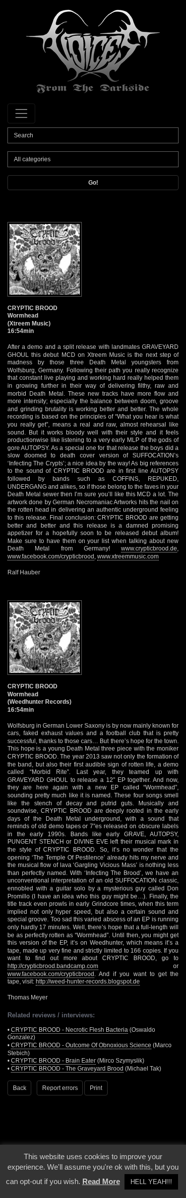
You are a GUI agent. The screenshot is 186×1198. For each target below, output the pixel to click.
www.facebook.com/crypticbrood (50, 556)
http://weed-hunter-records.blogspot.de (88, 981)
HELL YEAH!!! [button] (151, 1182)
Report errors (60, 1088)
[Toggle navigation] (21, 113)
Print (96, 1088)
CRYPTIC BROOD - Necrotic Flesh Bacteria (69, 1029)
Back (19, 1088)
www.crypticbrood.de (149, 548)
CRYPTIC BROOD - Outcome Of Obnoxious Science (81, 1045)
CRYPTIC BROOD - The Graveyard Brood (67, 1068)
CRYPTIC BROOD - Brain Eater (53, 1060)
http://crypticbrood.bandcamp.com (52, 966)
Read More (101, 1181)
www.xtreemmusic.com (128, 556)
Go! (93, 182)
